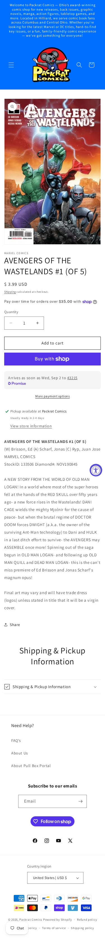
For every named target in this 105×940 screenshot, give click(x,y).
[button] (11, 65)
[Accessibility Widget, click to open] (96, 470)
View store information (31, 425)
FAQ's (16, 740)
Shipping (10, 292)
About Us (19, 753)
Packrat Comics (30, 920)
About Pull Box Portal (31, 765)
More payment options (52, 396)
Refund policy (87, 920)
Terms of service (54, 928)
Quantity (11, 312)
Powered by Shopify (57, 920)
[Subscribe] (80, 801)
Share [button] (15, 624)
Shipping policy (82, 928)
